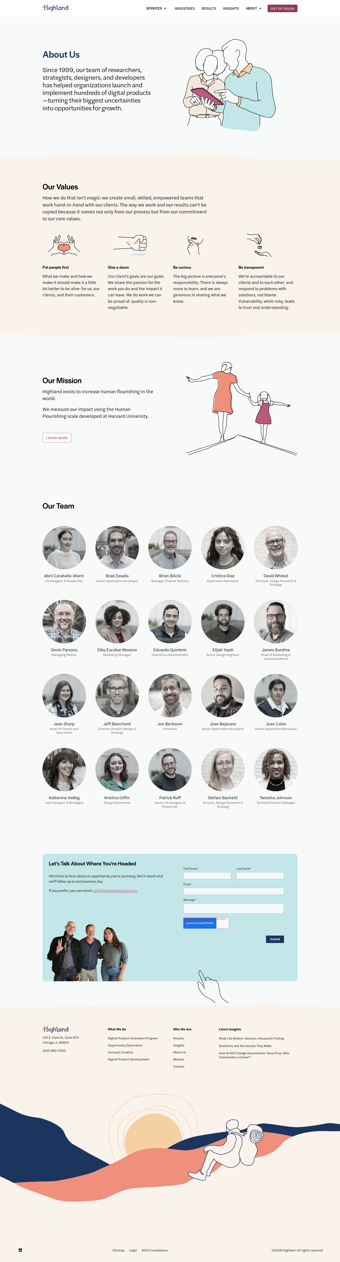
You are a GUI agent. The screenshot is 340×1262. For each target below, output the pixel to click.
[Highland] (58, 8)
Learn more (57, 437)
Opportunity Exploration (125, 1045)
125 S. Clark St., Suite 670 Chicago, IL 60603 (60, 1039)
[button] (157, 8)
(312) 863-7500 (54, 1050)
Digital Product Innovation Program (133, 1038)
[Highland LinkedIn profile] (20, 1250)
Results (209, 8)
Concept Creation (120, 1052)
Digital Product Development (128, 1059)
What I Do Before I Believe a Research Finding (251, 1038)
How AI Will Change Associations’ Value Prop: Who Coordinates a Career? (254, 1055)
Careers (178, 1066)
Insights (231, 8)
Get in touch (282, 8)
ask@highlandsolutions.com (114, 890)
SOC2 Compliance (155, 1250)
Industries (185, 8)
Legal (133, 1250)
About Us (179, 1052)
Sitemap (118, 1250)
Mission (178, 1059)
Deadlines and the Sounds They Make (245, 1045)
